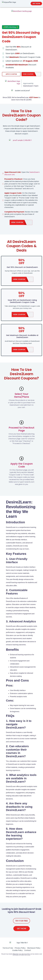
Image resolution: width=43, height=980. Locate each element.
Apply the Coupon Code (21, 465)
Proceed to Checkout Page (21, 429)
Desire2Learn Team (30, 86)
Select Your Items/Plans (21, 395)
